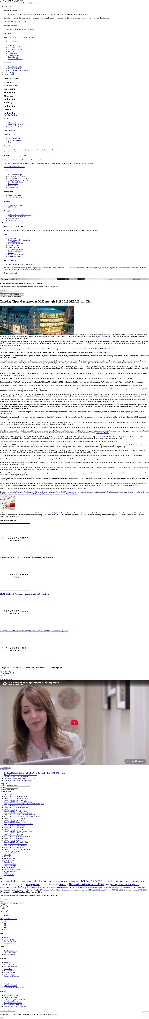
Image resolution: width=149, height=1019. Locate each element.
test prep (47, 890)
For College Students (15, 49)
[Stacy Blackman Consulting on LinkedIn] (5, 926)
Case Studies (8, 943)
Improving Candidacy (11, 853)
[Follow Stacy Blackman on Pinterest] (13, 673)
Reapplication (8, 862)
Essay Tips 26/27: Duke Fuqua (14, 829)
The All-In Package (10, 951)
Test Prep (11, 45)
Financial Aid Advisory (15, 59)
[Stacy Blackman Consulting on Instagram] (5, 929)
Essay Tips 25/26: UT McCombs (14, 820)
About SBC (12, 123)
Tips (51, 890)
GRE (67, 884)
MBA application (25, 887)
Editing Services (13, 57)
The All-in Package (10, 25)
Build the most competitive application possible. (19, 29)
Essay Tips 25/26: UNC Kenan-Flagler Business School (22, 816)
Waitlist (6, 873)
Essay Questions (33, 884)
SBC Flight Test (14, 47)
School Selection (139, 887)
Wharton (107, 890)
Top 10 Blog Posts (14, 256)
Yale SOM (143, 890)
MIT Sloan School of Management (109, 887)
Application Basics (14, 220)
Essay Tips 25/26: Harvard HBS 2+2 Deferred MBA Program (24, 804)
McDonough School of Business (43, 494)
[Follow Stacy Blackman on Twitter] (3, 673)
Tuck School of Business (60, 890)
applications (53, 881)
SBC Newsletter (13, 207)
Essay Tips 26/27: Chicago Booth (15, 822)
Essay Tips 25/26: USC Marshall (14, 818)
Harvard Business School (84, 884)
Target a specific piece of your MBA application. (19, 37)
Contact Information (10, 130)
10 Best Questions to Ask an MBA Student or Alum (20, 775)
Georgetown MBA (103, 492)
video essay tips (60, 494)
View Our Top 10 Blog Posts (13, 226)
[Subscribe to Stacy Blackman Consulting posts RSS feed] (16, 673)
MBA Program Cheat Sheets (13, 1004)
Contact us (73, 488)
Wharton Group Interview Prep (18, 70)
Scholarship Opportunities (16, 254)
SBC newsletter (125, 887)
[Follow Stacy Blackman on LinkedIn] (6, 673)
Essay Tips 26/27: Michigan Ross (14, 833)
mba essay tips (12, 494)
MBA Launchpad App (15, 205)
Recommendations (10, 864)
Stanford (2, 890)
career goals (108, 881)
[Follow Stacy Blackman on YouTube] (8, 673)
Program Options (9, 860)
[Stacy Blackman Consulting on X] (5, 924)
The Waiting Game (10, 871)
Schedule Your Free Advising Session (12, 294)
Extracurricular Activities (12, 851)
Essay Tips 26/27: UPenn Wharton (15, 846)
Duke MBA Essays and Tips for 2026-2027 (18, 777)
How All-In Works (10, 952)
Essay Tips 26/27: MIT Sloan (13, 835)
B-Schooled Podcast (14, 195)
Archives (3, 789)
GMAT (62, 884)
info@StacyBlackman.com (8, 919)
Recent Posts (12, 238)
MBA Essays (56, 887)
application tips (63, 881)
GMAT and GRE (13, 247)
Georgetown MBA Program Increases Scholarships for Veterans (26, 557)
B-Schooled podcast (90, 880)
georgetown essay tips (89, 492)
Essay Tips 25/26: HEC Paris (13, 805)
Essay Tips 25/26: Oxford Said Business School (19, 815)
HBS (101, 884)
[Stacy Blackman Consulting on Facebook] (1, 673)
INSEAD (107, 885)
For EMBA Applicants (15, 249)
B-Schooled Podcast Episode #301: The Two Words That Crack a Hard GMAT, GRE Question (34, 773)
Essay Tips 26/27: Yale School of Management (19, 849)
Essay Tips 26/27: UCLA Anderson (15, 844)
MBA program (76, 887)
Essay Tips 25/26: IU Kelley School (15, 811)
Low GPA (7, 855)
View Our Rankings (10, 115)
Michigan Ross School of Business (91, 887)
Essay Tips (51, 884)
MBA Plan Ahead (14, 55)
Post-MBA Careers (14, 242)
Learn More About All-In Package (15, 21)
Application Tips (21, 492)
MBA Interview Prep (15, 67)
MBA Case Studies (14, 126)
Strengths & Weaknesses (12, 869)
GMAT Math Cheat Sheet (16, 217)
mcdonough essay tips (25, 494)
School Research (9, 867)
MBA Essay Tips (13, 245)
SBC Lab (12, 51)
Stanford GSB (39, 890)
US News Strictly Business (96, 890)
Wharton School (118, 890)
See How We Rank (14, 138)
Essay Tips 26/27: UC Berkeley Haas (16, 842)
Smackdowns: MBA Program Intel (19, 178)
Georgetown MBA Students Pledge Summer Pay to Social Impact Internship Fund (34, 631)
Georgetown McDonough (118, 492)
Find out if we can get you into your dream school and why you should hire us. (33, 150)
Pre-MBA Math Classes (15, 182)
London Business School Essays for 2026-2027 (19, 780)
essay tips (43, 884)
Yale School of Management (132, 890)
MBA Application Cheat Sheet (18, 180)
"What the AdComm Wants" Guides (19, 215)
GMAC (57, 884)
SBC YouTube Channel (15, 197)
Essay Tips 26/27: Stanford (12, 840)
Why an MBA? (9, 875)
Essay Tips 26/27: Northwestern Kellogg (17, 836)
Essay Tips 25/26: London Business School (18, 813)
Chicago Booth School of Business (126, 881)
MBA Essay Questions (15, 244)
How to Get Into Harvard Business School (21, 264)
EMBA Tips (8, 795)
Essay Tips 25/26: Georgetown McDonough (18, 802)
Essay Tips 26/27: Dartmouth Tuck (15, 827)
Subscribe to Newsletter (7, 1011)
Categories (3, 785)
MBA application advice (42, 887)
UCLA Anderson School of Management (77, 890)
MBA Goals (8, 856)
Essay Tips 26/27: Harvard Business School (18, 831)
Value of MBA (13, 185)
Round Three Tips (10, 866)
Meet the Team (9, 939)
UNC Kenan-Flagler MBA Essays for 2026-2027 (20, 778)
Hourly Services (9, 33)
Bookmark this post (72, 494)
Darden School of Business (18, 884)
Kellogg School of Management (125, 884)
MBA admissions (10, 887)
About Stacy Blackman (15, 125)
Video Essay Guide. (102, 433)
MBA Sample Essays (15, 175)
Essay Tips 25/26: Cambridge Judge (15, 796)
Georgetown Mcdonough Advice (37, 492)
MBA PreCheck (13, 53)
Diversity (11, 253)
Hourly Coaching (9, 954)
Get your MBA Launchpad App (14, 167)
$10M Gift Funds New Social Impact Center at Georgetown (24, 594)
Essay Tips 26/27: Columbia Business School (18, 824)
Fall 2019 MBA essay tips (64, 492)
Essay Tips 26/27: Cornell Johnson (15, 825)
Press (9, 142)
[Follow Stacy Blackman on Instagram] (11, 673)
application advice (22, 881)
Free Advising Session (30, 3)
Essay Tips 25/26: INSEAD (13, 809)
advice (3, 880)
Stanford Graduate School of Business (19, 890)
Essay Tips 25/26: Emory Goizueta (15, 800)
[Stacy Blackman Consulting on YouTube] (5, 928)
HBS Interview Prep (14, 68)
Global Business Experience (103, 336)
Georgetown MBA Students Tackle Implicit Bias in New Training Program (31, 667)
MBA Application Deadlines (17, 176)
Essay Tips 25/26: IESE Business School (17, 807)
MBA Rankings (13, 187)
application (12, 881)
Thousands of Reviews (15, 140)
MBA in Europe (13, 184)
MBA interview (65, 887)
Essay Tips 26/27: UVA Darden (14, 847)
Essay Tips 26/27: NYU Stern (13, 838)
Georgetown (77, 492)
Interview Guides (13, 218)
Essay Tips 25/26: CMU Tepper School (16, 798)
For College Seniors (10, 966)
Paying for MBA (9, 858)
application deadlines (37, 881)
